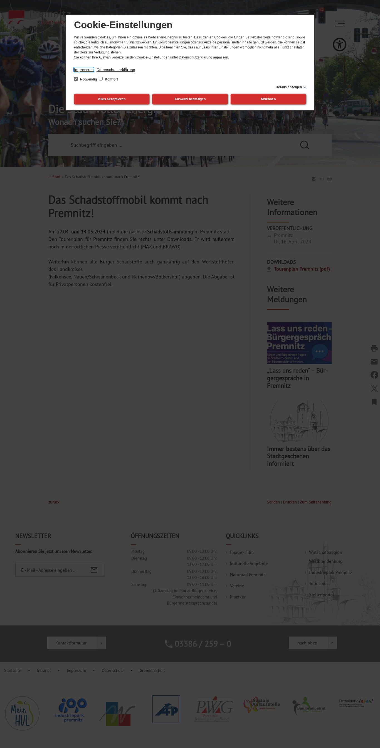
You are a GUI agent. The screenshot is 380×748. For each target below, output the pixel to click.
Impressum (84, 69)
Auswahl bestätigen (190, 99)
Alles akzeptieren (111, 99)
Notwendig (88, 79)
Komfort (111, 79)
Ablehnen (268, 99)
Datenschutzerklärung (116, 69)
